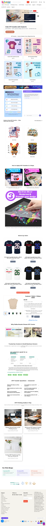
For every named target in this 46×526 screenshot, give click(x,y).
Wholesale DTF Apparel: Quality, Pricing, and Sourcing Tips (33, 428)
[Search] (28, 2)
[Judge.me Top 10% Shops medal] (34, 483)
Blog (2, 502)
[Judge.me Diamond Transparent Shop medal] (22, 483)
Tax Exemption (3, 506)
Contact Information (4, 498)
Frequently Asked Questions (5, 503)
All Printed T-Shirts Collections (23, 292)
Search (2, 494)
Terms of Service (3, 501)
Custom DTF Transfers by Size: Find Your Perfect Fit (13, 455)
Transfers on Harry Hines (5, 508)
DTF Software (3, 511)
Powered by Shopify (4, 521)
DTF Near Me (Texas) (4, 510)
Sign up (25, 501)
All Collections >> (38, 120)
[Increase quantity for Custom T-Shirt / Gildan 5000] (33, 316)
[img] (23, 353)
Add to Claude (10, 31)
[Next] (38, 16)
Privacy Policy (3, 499)
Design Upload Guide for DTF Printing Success (13, 428)
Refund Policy (3, 497)
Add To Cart (13, 261)
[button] (8, 359)
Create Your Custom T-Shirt (5, 507)
